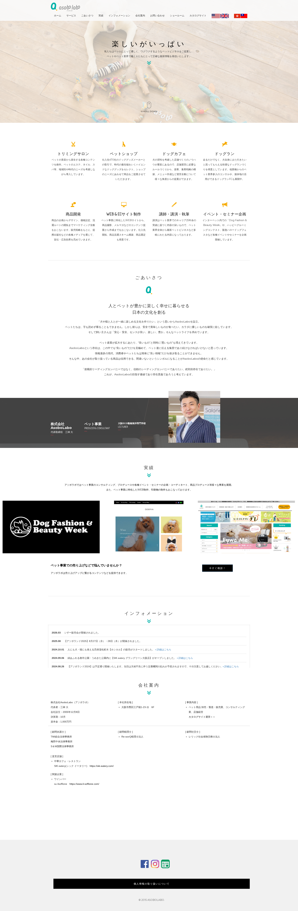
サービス (71, 15)
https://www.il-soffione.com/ (84, 784)
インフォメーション (119, 15)
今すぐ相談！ (217, 568)
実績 (100, 15)
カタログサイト (198, 15)
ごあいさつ (87, 15)
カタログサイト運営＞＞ (202, 716)
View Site (89, 510)
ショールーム (177, 15)
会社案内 (140, 15)
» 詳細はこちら (163, 649)
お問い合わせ (157, 15)
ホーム (57, 15)
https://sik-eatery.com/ (102, 766)
